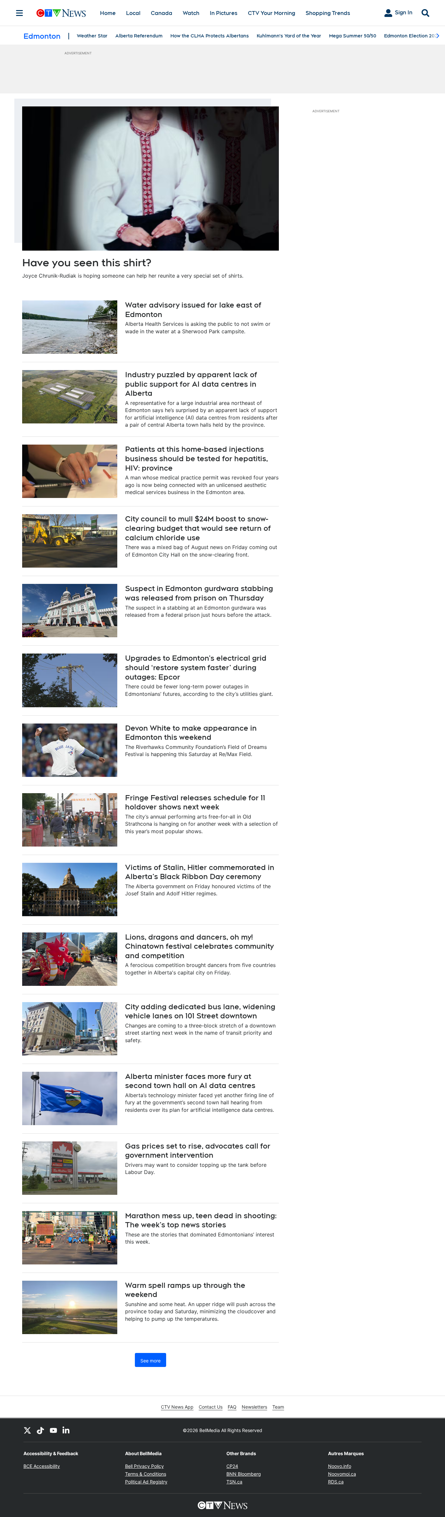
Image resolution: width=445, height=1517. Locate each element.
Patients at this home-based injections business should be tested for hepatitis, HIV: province (196, 458)
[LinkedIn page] (66, 1430)
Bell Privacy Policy (144, 1466)
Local (133, 13)
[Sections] (19, 13)
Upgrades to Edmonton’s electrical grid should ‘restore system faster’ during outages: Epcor (195, 667)
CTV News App (177, 1407)
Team (278, 1407)
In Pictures (223, 13)
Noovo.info (339, 1466)
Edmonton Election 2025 (412, 35)
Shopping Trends (328, 13)
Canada (161, 13)
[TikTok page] (40, 1430)
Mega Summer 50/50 (352, 35)
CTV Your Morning (271, 13)
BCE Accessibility (41, 1466)
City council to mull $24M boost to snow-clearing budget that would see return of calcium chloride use (198, 528)
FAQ (232, 1407)
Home (108, 13)
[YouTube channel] (53, 1430)
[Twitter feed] (27, 1430)
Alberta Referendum (139, 35)
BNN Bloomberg (243, 1474)
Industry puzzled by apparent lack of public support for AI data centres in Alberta (191, 383)
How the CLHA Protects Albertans (209, 35)
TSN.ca (234, 1481)
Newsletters (254, 1407)
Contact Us (211, 1407)
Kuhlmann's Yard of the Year (289, 35)
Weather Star (92, 35)
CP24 (232, 1466)
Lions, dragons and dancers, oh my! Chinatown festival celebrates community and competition (199, 946)
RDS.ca (336, 1481)
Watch (191, 13)
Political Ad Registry (146, 1481)
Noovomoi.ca (342, 1474)
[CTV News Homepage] (61, 13)
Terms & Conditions (145, 1474)
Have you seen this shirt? (86, 262)
